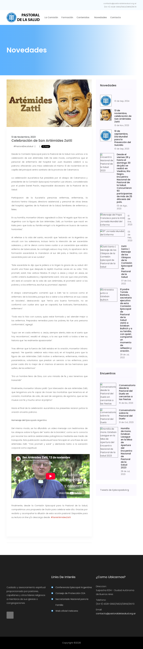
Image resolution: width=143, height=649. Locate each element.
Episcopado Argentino (36, 420)
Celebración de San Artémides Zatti (41, 140)
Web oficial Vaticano (66, 610)
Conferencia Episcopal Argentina (73, 587)
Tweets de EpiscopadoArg (114, 490)
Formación (67, 17)
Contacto (115, 17)
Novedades (100, 17)
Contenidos (83, 17)
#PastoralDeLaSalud (23, 146)
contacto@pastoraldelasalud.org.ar (119, 3)
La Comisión (51, 17)
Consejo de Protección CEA (70, 593)
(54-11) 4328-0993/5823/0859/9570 (120, 6)
